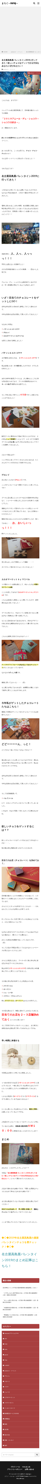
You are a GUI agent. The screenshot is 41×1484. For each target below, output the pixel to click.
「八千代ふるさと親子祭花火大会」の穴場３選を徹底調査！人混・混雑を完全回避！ (20, 1294)
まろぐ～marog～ (10, 3)
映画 (5, 1424)
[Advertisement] (20, 29)
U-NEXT (6, 1365)
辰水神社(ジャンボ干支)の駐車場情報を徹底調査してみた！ (20, 1287)
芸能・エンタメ (9, 1440)
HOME (5, 52)
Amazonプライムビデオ (11, 1333)
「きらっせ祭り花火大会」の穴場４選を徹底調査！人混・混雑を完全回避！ (20, 1301)
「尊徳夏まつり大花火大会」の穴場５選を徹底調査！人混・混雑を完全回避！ (20, 1316)
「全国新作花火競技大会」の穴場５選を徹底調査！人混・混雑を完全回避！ (20, 1308)
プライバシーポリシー (14, 1469)
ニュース (7, 1392)
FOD (5, 1344)
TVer (5, 1360)
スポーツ (7, 1381)
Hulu (5, 1349)
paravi (6, 1355)
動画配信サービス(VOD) (11, 1413)
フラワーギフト (9, 1403)
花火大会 (7, 1435)
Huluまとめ (26, 1467)
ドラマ (6, 1387)
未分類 (6, 1429)
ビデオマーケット (9, 1397)
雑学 (5, 1445)
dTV (5, 1338)
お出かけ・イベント (17, 52)
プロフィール (15, 1467)
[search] (37, 1455)
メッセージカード (9, 1408)
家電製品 (7, 1419)
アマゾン (7, 1376)
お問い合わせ (29, 1469)
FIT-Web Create (22, 1476)
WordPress (20, 1478)
